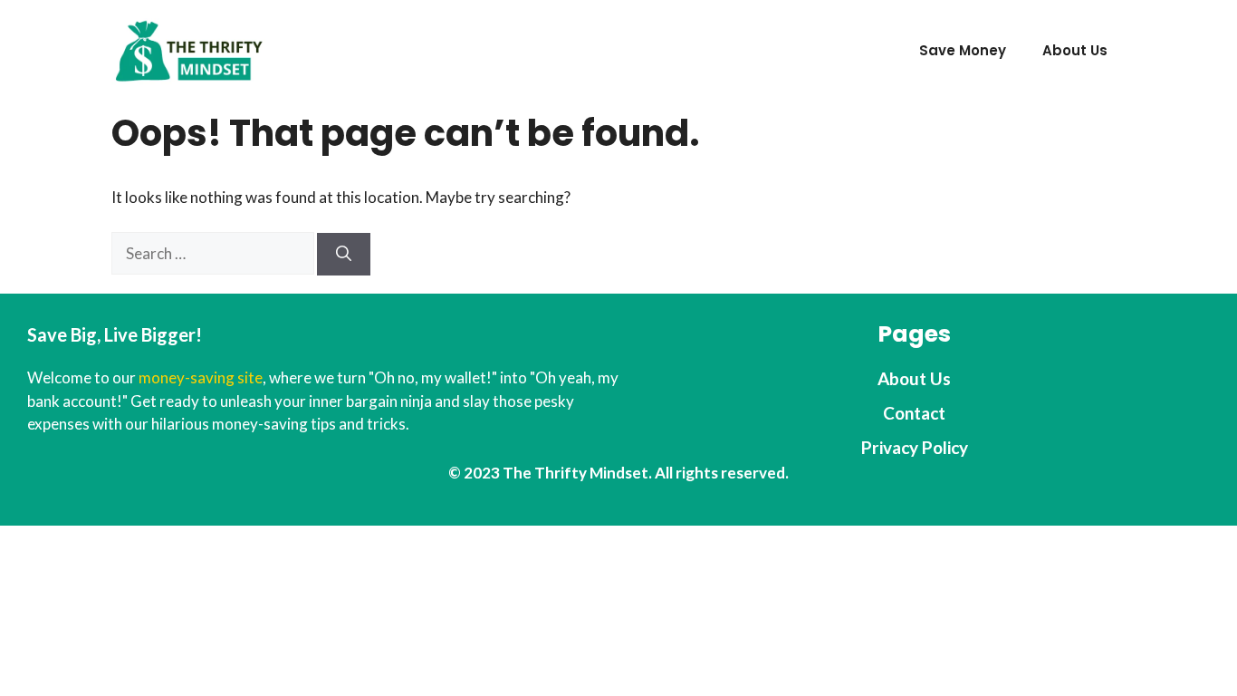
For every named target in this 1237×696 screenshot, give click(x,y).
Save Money (962, 50)
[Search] (343, 254)
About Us (1075, 50)
